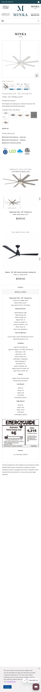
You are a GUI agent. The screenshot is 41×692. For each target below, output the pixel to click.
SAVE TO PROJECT (8, 81)
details (20, 287)
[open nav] (2, 20)
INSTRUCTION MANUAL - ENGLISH (14, 137)
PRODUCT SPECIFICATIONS (12, 143)
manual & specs (20, 292)
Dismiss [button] (7, 687)
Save (5, 42)
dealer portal (8, 2)
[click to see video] (5, 87)
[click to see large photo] (12, 87)
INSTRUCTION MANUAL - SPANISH (14, 140)
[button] (39, 668)
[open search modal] (38, 20)
